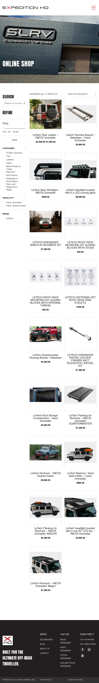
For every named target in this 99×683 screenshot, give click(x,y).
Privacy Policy (46, 680)
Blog (42, 644)
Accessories (46, 640)
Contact (44, 653)
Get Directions (88, 644)
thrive (80, 680)
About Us (44, 649)
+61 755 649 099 (87, 640)
